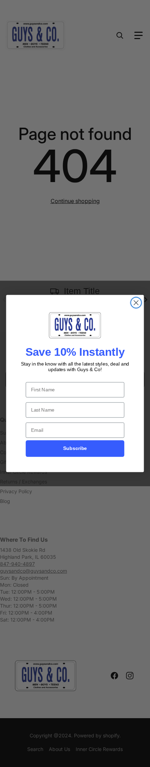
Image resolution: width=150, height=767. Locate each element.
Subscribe (75, 448)
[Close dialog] (136, 302)
